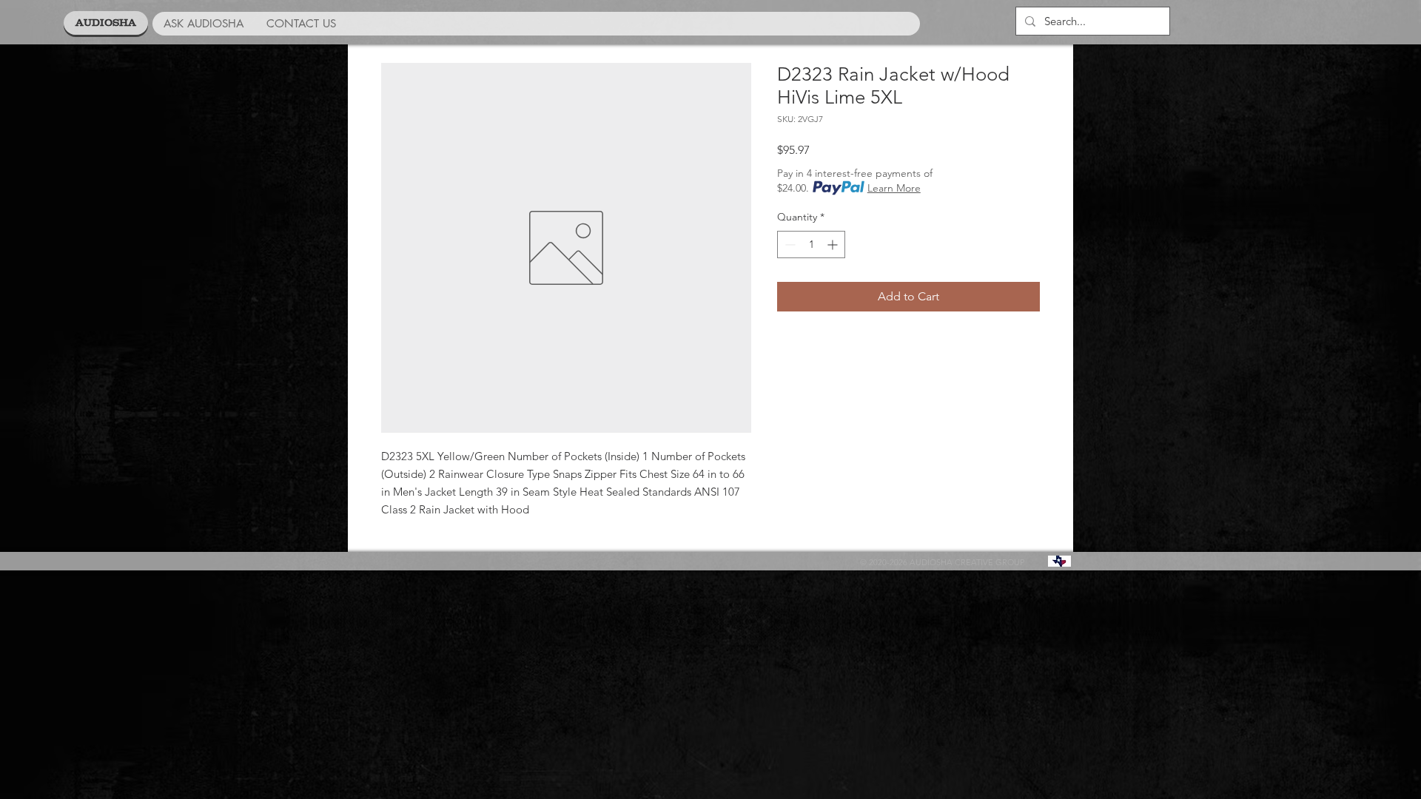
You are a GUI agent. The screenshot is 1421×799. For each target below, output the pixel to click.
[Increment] (833, 244)
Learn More (894, 188)
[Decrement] (788, 244)
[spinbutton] (811, 244)
